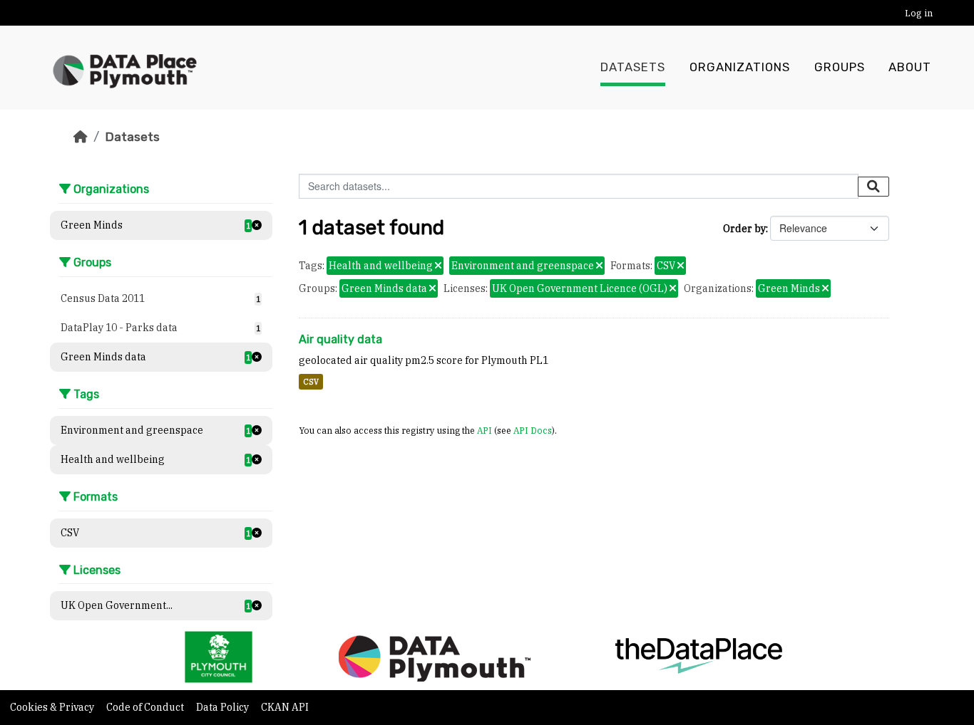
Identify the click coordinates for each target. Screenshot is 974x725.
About (909, 67)
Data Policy (223, 707)
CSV (311, 382)
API (484, 430)
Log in (919, 13)
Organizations (740, 67)
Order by (744, 228)
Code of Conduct (146, 707)
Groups (839, 67)
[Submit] (873, 187)
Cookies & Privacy (53, 707)
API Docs (532, 430)
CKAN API (285, 707)
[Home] (80, 137)
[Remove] (438, 266)
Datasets (632, 67)
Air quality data (340, 339)
